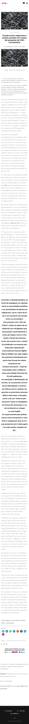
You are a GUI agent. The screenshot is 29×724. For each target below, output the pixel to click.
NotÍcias (16, 32)
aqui (5, 185)
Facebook (9, 711)
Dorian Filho (9, 46)
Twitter (22, 711)
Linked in (15, 713)
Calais (7, 640)
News (11, 32)
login (14, 686)
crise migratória (15, 640)
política (24, 640)
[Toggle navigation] (27, 3)
